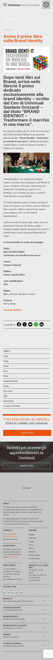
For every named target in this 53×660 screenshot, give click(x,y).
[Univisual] (22, 4)
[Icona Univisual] (45, 645)
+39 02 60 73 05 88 (11, 536)
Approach (32, 538)
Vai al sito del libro (12, 309)
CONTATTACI (27, 433)
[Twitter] (24, 324)
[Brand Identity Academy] (45, 627)
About (31, 548)
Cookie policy (34, 558)
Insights (32, 534)
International (8, 400)
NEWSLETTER (26, 466)
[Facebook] (19, 324)
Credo (5, 356)
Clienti (6, 366)
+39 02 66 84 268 (11, 534)
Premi (5, 376)
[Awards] (45, 636)
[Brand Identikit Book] (45, 618)
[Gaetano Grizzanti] (45, 609)
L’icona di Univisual (11, 405)
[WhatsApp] (36, 324)
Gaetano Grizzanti (10, 381)
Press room (7, 391)
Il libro (6, 386)
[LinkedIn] (41, 324)
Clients (31, 541)
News (5, 371)
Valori (5, 361)
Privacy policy (34, 555)
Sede (5, 396)
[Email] (30, 324)
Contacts (32, 551)
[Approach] (45, 600)
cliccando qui (13, 557)
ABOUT (6, 351)
